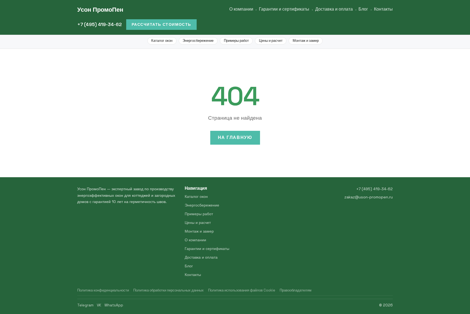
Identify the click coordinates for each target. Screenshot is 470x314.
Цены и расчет (271, 40)
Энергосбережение (198, 40)
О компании (241, 9)
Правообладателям (295, 290)
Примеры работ (236, 40)
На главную (235, 137)
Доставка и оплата (334, 9)
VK (99, 305)
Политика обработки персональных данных (168, 290)
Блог (363, 9)
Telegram (85, 305)
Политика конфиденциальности (103, 290)
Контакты (383, 9)
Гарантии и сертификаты (284, 9)
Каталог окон (161, 40)
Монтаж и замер (306, 40)
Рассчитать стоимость (161, 24)
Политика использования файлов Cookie (241, 290)
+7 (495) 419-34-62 (99, 24)
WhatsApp (113, 305)
